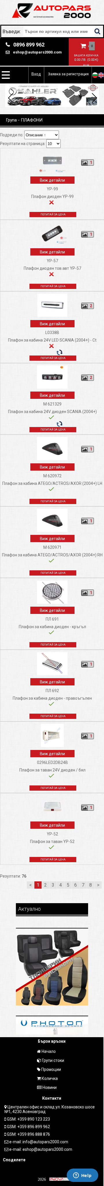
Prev (11, 99)
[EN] (101, 75)
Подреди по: (12, 135)
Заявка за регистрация (68, 74)
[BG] (95, 75)
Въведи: (12, 31)
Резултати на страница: (23, 143)
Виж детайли (52, 180)
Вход (36, 74)
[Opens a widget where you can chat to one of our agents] (82, 1176)
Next (93, 99)
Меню (6, 75)
